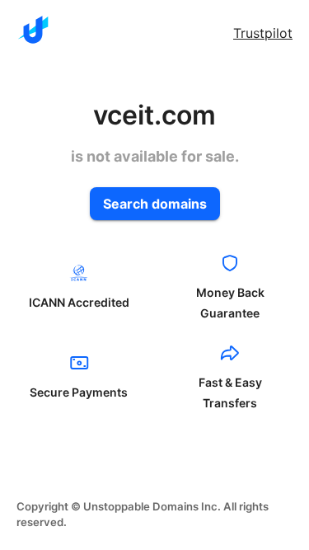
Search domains (155, 203)
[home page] (32, 29)
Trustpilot (263, 33)
